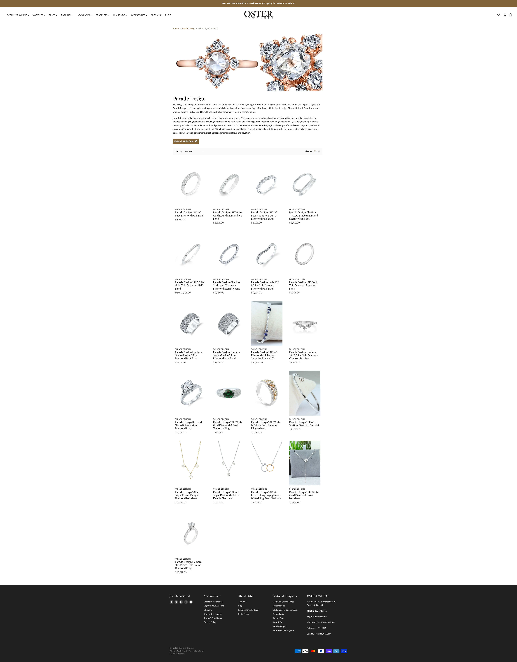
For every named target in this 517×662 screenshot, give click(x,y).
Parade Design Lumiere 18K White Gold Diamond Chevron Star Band (304, 355)
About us (242, 601)
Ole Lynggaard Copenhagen (285, 609)
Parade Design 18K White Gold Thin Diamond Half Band (189, 285)
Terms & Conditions (213, 618)
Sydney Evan (278, 618)
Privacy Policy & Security (179, 651)
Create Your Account (213, 601)
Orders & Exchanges (213, 614)
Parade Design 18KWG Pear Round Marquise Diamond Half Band (264, 216)
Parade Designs (280, 626)
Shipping (208, 609)
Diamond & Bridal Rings (283, 601)
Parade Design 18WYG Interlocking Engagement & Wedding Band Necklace (266, 495)
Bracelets (102, 15)
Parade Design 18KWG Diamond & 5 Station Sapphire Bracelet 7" (264, 355)
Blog (168, 15)
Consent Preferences (177, 654)
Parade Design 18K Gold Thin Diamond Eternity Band (303, 285)
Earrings (66, 15)
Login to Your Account (214, 605)
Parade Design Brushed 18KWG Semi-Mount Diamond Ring (188, 425)
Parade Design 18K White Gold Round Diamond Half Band (228, 216)
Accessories (138, 15)
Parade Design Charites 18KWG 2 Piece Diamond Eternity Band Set (303, 216)
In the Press (243, 614)
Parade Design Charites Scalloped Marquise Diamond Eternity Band (226, 285)
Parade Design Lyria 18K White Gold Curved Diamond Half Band (265, 285)
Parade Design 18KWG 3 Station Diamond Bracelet (304, 424)
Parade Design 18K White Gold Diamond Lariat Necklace (304, 495)
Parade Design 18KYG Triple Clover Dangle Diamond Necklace (187, 495)
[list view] (318, 151)
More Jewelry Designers (283, 630)
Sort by (178, 151)
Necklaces (84, 15)
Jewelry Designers (16, 15)
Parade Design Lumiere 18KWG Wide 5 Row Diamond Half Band (226, 355)
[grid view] (315, 151)
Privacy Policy (210, 622)
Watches (38, 15)
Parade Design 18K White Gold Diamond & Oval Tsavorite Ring (227, 425)
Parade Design (188, 28)
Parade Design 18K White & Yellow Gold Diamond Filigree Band (265, 425)
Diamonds (119, 15)
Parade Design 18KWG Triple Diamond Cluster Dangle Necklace (226, 495)
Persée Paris (278, 614)
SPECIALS (156, 15)
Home (176, 28)
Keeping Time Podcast (248, 609)
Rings (52, 15)
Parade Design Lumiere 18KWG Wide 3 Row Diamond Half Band (188, 355)
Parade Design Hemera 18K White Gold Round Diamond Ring (188, 565)
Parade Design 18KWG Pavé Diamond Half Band (189, 214)
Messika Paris (279, 605)
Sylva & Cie (277, 622)
